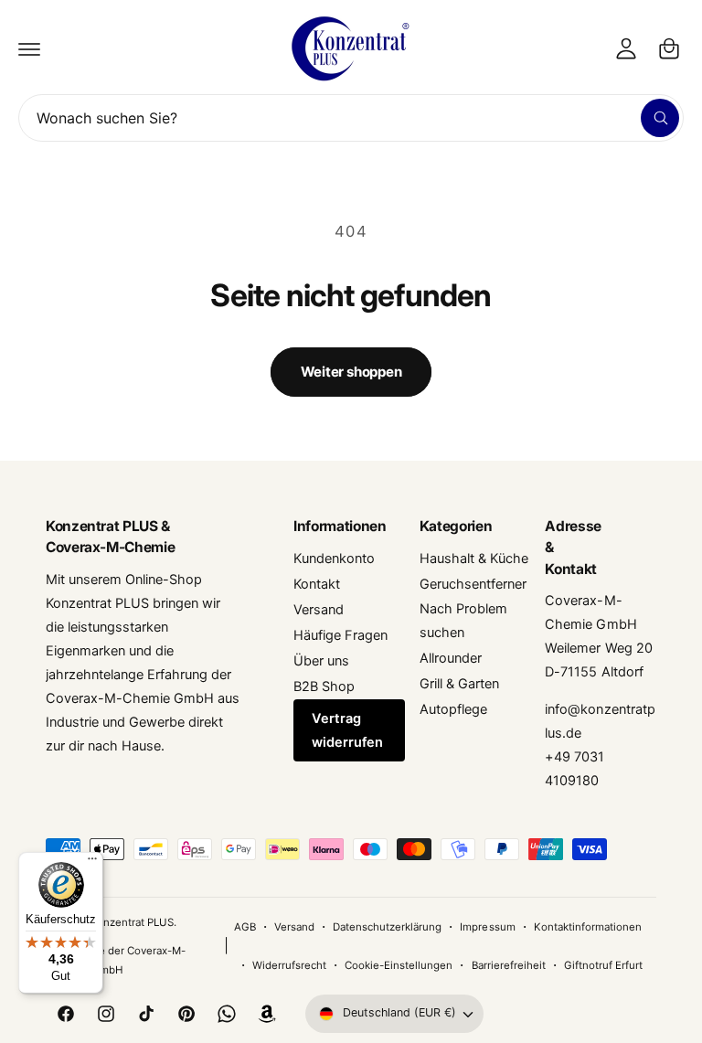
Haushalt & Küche (474, 558)
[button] (29, 48)
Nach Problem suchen (463, 621)
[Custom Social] (267, 1014)
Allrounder (451, 658)
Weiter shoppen (351, 371)
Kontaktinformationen (588, 927)
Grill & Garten (459, 684)
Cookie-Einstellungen (398, 965)
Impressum (487, 927)
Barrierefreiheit (509, 965)
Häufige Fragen (340, 635)
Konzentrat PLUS (132, 922)
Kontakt (316, 584)
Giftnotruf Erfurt (603, 965)
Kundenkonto (334, 558)
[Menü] (92, 863)
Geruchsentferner (473, 584)
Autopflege (453, 709)
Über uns (321, 661)
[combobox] (351, 118)
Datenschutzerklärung (387, 927)
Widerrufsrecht (289, 965)
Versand (318, 609)
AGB (245, 927)
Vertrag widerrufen (347, 730)
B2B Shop (324, 686)
